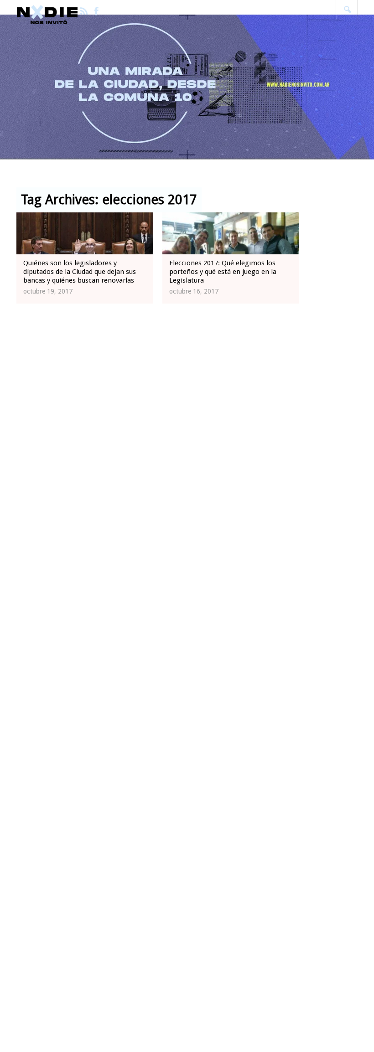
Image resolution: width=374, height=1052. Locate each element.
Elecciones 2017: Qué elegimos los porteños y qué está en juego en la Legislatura (222, 271)
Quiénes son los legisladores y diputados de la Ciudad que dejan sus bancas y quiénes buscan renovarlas (79, 271)
